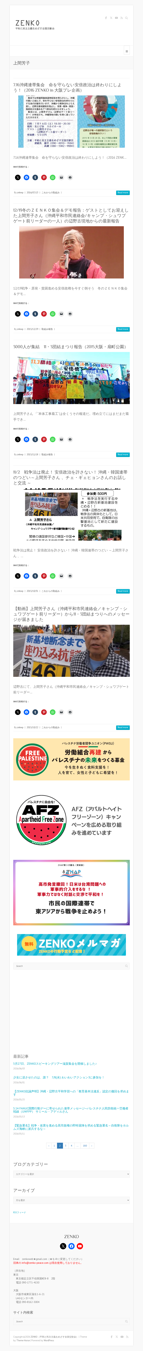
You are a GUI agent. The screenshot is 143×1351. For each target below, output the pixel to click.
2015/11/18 (32, 454)
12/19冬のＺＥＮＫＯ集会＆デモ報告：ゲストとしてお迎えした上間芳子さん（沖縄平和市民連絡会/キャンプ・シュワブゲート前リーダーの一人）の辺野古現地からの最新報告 (71, 215)
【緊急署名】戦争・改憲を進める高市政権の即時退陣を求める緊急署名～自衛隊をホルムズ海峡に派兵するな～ (71, 1127)
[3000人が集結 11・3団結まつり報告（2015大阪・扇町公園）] (71, 378)
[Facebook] (71, 1246)
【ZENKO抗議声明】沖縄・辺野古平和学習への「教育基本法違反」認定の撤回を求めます (71, 1093)
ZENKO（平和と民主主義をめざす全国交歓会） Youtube (116, 18)
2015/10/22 (32, 727)
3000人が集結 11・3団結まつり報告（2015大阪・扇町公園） (70, 346)
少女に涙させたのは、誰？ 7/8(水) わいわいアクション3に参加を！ (59, 1077)
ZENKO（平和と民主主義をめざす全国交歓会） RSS (121, 18)
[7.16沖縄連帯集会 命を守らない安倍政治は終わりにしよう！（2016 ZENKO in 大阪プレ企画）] (71, 121)
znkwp (20, 192)
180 (85, 1145)
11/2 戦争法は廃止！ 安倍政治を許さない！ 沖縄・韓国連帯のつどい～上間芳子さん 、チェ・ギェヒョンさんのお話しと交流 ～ (70, 477)
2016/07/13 (32, 192)
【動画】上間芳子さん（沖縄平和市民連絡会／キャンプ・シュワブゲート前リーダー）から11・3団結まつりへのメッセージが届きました (71, 614)
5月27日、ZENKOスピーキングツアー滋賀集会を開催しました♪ (55, 1063)
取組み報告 (47, 329)
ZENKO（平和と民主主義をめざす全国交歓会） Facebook (105, 18)
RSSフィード (19, 1212)
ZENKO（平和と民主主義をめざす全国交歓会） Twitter (111, 18)
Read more (123, 192)
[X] (63, 1246)
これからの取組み (51, 192)
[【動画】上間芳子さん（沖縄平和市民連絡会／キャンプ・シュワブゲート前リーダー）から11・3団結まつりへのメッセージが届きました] (71, 651)
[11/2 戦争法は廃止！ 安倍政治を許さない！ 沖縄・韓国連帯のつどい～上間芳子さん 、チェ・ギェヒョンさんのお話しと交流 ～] (71, 514)
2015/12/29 (32, 329)
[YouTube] (80, 1246)
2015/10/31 (32, 591)
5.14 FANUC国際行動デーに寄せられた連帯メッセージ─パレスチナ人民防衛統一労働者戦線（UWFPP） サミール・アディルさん (70, 1110)
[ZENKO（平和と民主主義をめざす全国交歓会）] (36, 25)
